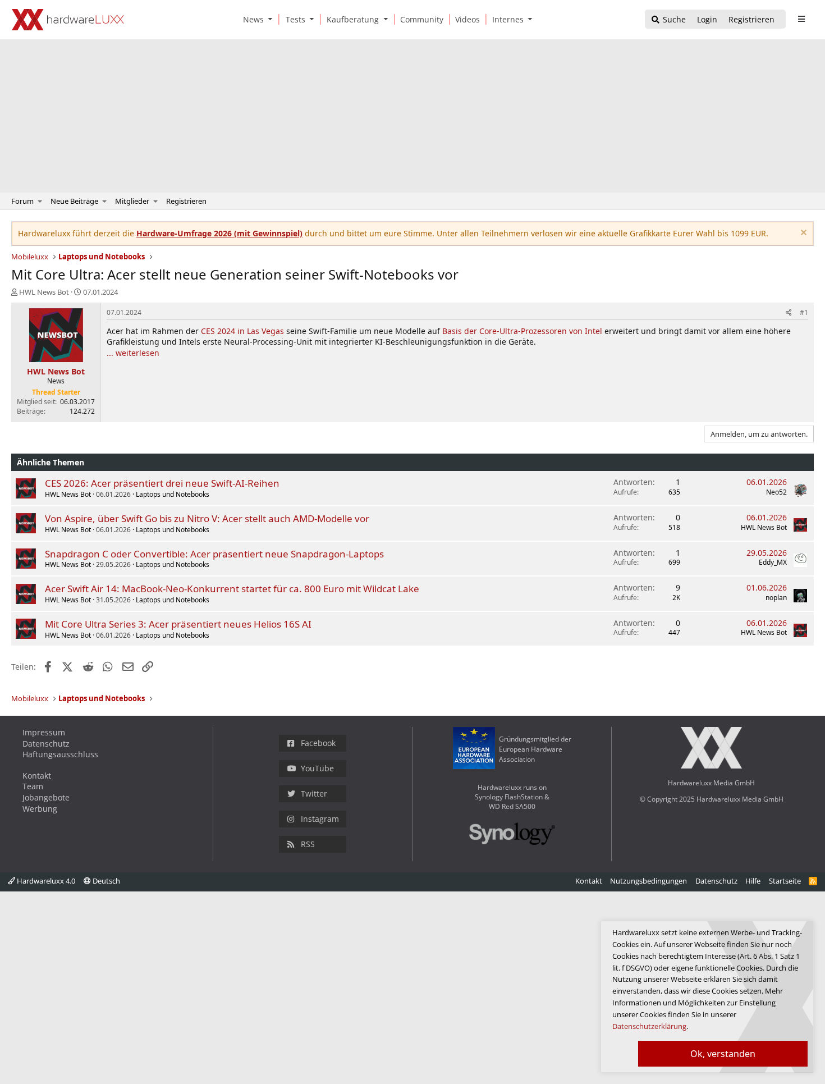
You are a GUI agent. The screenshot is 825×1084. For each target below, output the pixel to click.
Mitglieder (132, 201)
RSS (308, 844)
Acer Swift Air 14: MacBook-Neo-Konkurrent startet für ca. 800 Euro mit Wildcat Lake (232, 588)
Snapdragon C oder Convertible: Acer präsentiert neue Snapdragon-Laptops (214, 553)
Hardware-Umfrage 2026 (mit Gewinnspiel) (219, 233)
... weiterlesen (133, 352)
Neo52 (776, 492)
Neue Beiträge (74, 201)
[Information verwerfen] (802, 234)
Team (32, 786)
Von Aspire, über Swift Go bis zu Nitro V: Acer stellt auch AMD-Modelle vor (207, 518)
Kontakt (36, 775)
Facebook (318, 743)
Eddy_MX (773, 562)
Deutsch (105, 881)
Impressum (43, 732)
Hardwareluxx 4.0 (45, 881)
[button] (272, 19)
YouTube (317, 768)
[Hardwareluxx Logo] (68, 19)
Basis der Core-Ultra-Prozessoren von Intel (522, 331)
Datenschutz (46, 743)
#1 (804, 312)
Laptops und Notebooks (172, 494)
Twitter (314, 793)
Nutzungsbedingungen (648, 881)
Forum (22, 201)
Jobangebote (46, 797)
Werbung (39, 808)
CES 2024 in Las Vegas (242, 331)
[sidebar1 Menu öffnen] (801, 19)
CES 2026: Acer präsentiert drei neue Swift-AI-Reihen (162, 483)
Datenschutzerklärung (649, 1026)
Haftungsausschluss (60, 754)
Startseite (785, 881)
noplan (776, 597)
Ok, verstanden (722, 1054)
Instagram (320, 818)
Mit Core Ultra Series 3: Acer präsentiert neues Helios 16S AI (178, 624)
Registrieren (186, 201)
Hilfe (752, 881)
